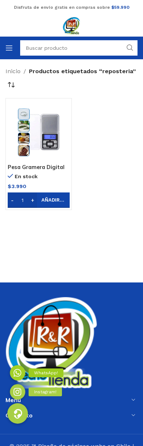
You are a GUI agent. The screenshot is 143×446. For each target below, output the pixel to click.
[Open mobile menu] (9, 48)
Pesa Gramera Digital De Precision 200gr (36, 170)
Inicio (13, 71)
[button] (39, 200)
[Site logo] (71, 25)
